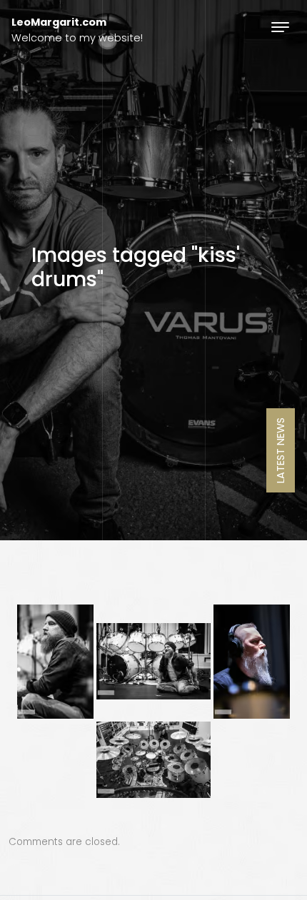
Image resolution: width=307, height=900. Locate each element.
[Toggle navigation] (280, 27)
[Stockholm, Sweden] (55, 662)
